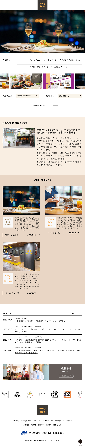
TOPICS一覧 (74, 313)
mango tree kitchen (64, 421)
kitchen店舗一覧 (12, 293)
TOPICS (16, 421)
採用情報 (34, 425)
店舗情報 (26, 425)
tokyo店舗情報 (11, 235)
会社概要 (48, 425)
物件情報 (41, 425)
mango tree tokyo (29, 421)
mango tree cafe (46, 421)
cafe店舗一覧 (54, 233)
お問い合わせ (57, 425)
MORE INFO (31, 235)
